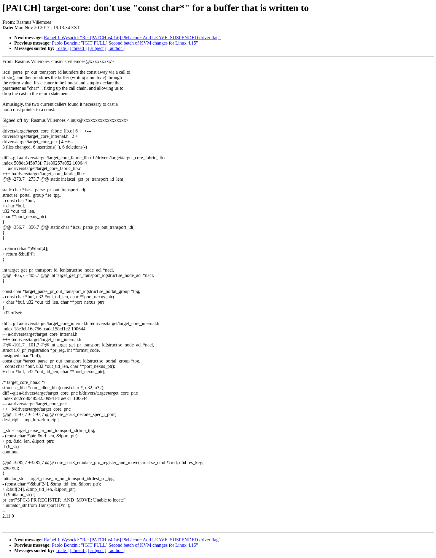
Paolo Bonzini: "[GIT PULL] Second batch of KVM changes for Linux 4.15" (125, 42)
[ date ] (62, 48)
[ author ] (116, 48)
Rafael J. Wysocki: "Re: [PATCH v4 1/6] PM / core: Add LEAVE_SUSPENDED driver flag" (132, 37)
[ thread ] (78, 48)
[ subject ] (97, 48)
